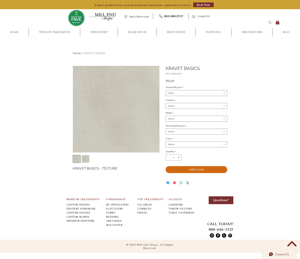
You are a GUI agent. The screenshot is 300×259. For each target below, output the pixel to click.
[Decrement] (168, 157)
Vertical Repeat (175, 87)
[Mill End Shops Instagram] (212, 235)
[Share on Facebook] (168, 183)
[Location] (125, 16)
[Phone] (160, 16)
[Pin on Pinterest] (174, 183)
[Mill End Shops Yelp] (224, 235)
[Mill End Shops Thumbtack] (230, 235)
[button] (139, 16)
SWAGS (142, 212)
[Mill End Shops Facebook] (218, 235)
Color (169, 138)
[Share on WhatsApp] (181, 183)
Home (77, 53)
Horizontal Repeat (176, 125)
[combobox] (196, 93)
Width (170, 113)
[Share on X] (188, 183)
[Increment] (179, 157)
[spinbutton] (173, 157)
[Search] (270, 22)
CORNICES (144, 208)
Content (171, 100)
